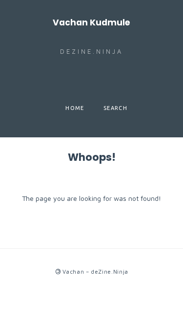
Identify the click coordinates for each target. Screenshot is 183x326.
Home (74, 108)
